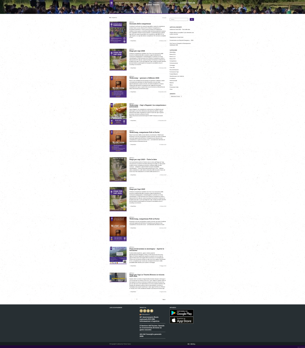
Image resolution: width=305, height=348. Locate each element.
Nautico (172, 82)
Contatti (168, 2)
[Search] (194, 3)
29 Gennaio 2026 (162, 68)
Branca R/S (173, 58)
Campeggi (116, 12)
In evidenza (173, 78)
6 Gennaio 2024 (162, 228)
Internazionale (173, 80)
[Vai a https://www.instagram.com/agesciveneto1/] (189, 344)
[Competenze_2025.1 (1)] (118, 199)
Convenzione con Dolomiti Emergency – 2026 (181, 40)
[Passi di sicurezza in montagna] (118, 255)
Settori (150, 2)
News (171, 85)
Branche (127, 2)
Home (116, 2)
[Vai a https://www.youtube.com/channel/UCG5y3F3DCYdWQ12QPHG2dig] (194, 344)
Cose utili (172, 67)
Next (164, 299)
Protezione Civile (174, 87)
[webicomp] (118, 229)
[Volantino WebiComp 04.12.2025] (118, 113)
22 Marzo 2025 (163, 175)
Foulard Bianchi (174, 74)
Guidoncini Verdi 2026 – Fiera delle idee (180, 29)
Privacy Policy (174, 2)
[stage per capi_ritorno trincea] (118, 277)
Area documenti (137, 12)
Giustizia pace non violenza (177, 76)
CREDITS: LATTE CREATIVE (301, 347)
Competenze (173, 61)
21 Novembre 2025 (162, 120)
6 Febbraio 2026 (162, 40)
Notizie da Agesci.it (145, 314)
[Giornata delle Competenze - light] (118, 32)
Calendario (128, 12)
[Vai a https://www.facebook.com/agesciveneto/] (188, 344)
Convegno (172, 65)
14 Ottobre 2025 (162, 144)
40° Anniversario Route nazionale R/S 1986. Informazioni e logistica (149, 319)
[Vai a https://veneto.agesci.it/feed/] (193, 344)
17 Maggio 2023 (162, 265)
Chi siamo (121, 2)
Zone (122, 12)
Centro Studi (156, 2)
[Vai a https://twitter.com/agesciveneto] (191, 344)
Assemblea (173, 52)
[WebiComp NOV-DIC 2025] (118, 140)
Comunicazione (174, 63)
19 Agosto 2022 (162, 291)
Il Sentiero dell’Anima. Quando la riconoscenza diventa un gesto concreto (152, 328)
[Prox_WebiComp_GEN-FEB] (118, 86)
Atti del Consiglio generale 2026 (150, 335)
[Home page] (111, 3)
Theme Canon (127, 344)
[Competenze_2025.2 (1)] (118, 169)
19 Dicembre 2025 (162, 91)
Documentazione (174, 69)
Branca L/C (173, 56)
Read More (133, 40)
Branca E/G (173, 54)
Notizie (162, 2)
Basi (111, 12)
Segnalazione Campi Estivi (176, 37)
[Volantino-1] (118, 59)
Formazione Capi (135, 2)
